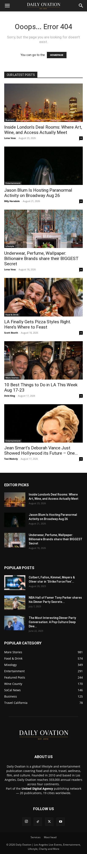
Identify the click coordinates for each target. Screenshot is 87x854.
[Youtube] (60, 822)
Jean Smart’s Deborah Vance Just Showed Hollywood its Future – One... (41, 450)
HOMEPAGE (56, 55)
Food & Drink (12, 314)
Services (36, 837)
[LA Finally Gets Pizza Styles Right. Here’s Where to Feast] (43, 297)
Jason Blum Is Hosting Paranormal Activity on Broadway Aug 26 (38, 193)
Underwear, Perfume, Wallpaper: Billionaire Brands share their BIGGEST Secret (41, 258)
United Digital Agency (37, 789)
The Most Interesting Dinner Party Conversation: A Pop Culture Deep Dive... (52, 622)
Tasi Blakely (11, 458)
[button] (7, 5)
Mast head (50, 837)
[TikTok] (38, 822)
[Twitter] (49, 822)
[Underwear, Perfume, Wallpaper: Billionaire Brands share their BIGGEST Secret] (43, 229)
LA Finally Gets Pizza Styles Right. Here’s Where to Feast (37, 324)
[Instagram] (26, 821)
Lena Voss (10, 138)
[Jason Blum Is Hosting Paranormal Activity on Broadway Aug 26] (43, 166)
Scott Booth (11, 332)
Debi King (9, 395)
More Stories (12, 377)
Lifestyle (9, 246)
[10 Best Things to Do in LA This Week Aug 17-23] (43, 360)
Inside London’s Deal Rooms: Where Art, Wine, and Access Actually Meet (43, 130)
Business (10, 120)
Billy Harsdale (12, 201)
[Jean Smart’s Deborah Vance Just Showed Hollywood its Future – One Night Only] (43, 423)
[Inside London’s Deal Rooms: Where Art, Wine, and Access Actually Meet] (43, 103)
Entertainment (12, 183)
